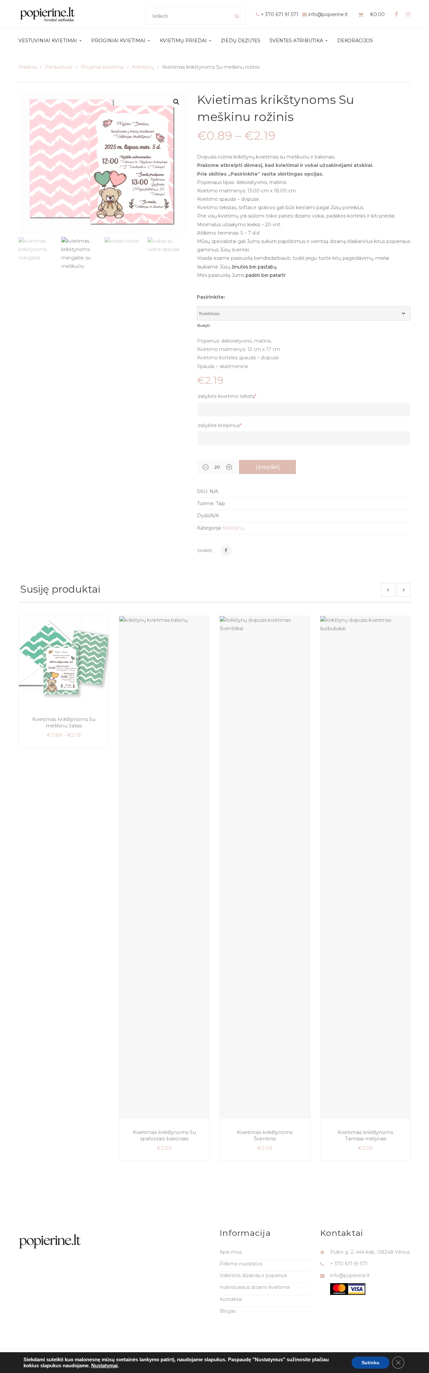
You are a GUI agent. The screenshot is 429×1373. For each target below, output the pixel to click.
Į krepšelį (268, 467)
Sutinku (370, 1362)
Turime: (205, 503)
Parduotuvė (58, 67)
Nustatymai (104, 1365)
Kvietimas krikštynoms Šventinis (265, 1135)
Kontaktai (231, 1299)
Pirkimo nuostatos (241, 1264)
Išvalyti (203, 325)
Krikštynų (143, 67)
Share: (205, 550)
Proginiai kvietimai (102, 67)
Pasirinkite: (211, 297)
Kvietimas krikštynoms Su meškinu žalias (64, 722)
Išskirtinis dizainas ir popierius (253, 1275)
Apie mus (231, 1252)
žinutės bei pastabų (254, 267)
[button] (176, 102)
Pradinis (27, 67)
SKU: (202, 491)
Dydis (203, 516)
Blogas (228, 1311)
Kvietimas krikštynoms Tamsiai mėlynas (365, 1135)
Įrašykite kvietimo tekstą (227, 396)
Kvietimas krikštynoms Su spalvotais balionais (164, 1135)
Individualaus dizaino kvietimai (255, 1287)
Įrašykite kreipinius (220, 425)
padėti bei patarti (265, 275)
